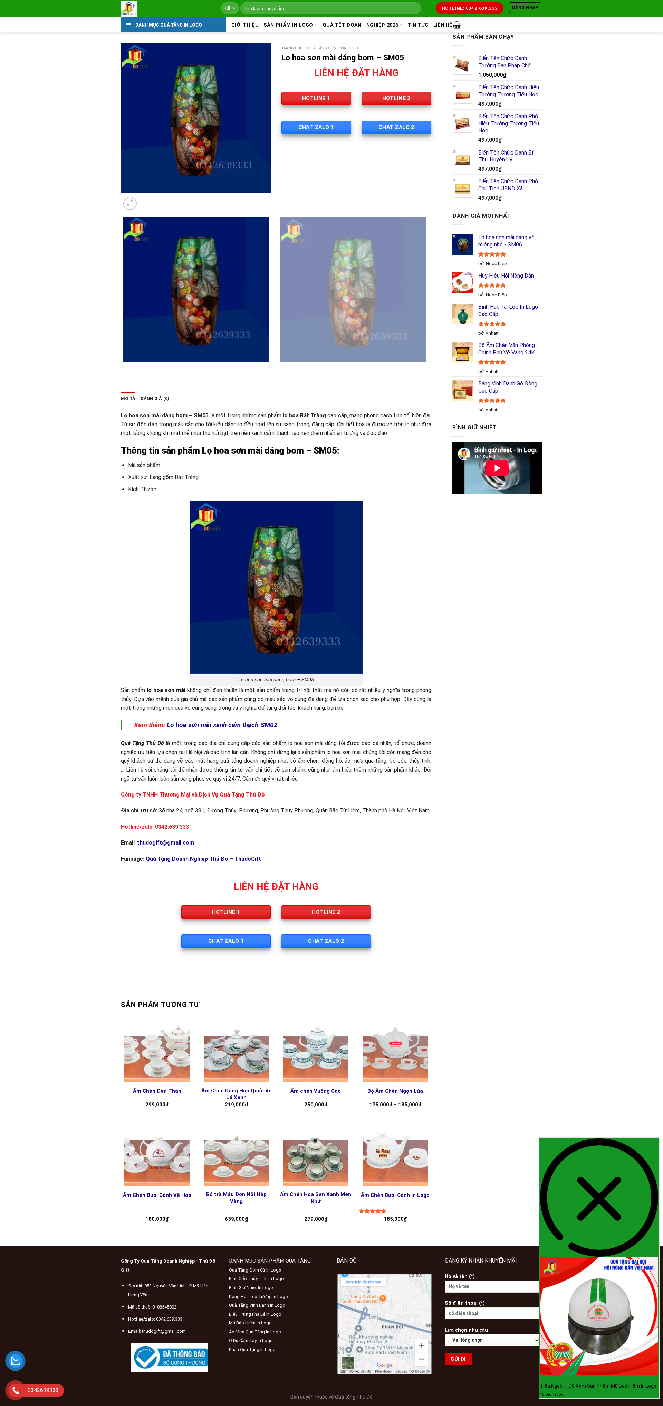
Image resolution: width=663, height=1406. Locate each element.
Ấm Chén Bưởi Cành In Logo (395, 1195)
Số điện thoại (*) (465, 1303)
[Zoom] (130, 203)
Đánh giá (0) (154, 398)
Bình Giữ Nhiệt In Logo (251, 1287)
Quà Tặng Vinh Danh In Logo (257, 1305)
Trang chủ (291, 48)
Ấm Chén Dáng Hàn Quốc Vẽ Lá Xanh (236, 1094)
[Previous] (124, 369)
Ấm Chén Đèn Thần (157, 1091)
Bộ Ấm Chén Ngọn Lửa (395, 1091)
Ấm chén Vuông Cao (315, 1091)
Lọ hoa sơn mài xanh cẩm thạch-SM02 (222, 725)
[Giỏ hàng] (457, 24)
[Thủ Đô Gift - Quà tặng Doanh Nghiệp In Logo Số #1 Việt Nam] (166, 8)
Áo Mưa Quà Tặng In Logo (255, 1331)
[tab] (128, 399)
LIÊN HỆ (443, 25)
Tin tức (418, 25)
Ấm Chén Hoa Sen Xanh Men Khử (315, 1197)
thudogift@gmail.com (164, 1331)
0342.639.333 (169, 1319)
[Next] (146, 200)
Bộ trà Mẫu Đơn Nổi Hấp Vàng (236, 1197)
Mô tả (128, 398)
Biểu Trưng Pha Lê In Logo (255, 1314)
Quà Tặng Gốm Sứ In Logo (333, 48)
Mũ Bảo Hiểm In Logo (250, 1322)
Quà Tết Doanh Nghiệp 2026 (360, 25)
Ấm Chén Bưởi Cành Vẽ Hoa (157, 1195)
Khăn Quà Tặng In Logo (252, 1349)
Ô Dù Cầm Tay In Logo (251, 1340)
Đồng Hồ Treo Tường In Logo (258, 1296)
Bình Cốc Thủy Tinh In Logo (256, 1278)
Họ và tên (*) (460, 1276)
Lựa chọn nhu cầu (466, 1330)
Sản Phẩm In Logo (288, 25)
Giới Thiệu (245, 25)
